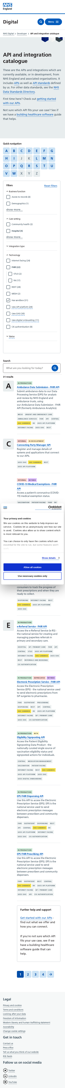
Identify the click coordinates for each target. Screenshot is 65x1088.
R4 (34, 423)
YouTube (12, 1082)
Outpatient (29, 703)
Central (55, 419)
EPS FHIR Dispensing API (30, 796)
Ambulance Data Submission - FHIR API (38, 387)
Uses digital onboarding (30, 779)
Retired (32, 480)
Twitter (11, 1070)
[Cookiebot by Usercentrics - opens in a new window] (48, 508)
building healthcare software (35, 114)
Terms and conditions (13, 1009)
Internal (22, 441)
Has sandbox (24, 423)
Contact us (8, 1043)
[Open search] (40, 22)
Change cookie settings (14, 1031)
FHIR (41, 419)
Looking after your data (14, 1014)
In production (24, 383)
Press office (8, 1047)
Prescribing (42, 703)
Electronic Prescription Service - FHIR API (38, 681)
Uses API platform (46, 423)
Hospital (22, 647)
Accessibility (8, 1027)
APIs (16, 83)
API (47, 419)
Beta (36, 733)
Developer (22, 33)
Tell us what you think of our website (21, 1052)
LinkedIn (12, 1076)
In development (36, 441)
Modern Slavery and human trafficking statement (26, 1022)
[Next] (50, 974)
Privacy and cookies (12, 1005)
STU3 (30, 651)
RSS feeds (7, 1056)
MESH (20, 414)
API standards (41, 83)
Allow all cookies (32, 567)
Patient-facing (39, 503)
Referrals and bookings (36, 660)
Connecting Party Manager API (33, 444)
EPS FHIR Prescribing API (30, 853)
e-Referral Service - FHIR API (32, 626)
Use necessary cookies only (32, 576)
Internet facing (25, 428)
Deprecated (39, 678)
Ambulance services (27, 419)
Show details (49, 558)
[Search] (55, 368)
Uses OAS (40, 428)
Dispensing (23, 600)
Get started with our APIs (36, 918)
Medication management (40, 761)
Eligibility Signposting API (31, 737)
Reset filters (50, 185)
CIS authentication (27, 664)
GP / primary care (37, 647)
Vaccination (23, 503)
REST (49, 428)
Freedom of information (14, 1018)
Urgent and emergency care (38, 414)
